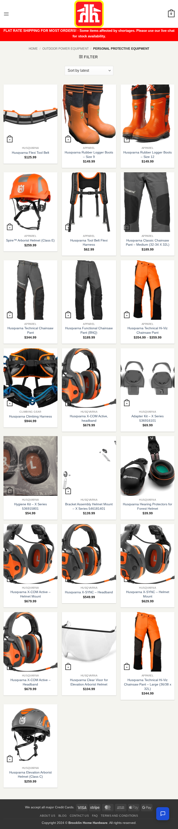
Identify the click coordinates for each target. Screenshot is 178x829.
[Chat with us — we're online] (162, 813)
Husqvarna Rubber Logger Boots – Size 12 (147, 154)
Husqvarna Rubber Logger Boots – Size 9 (89, 154)
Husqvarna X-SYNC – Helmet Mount (147, 594)
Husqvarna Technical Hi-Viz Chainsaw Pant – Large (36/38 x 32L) (147, 684)
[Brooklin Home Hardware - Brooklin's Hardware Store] (89, 14)
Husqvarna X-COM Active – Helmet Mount (30, 594)
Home (33, 48)
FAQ (95, 815)
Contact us (79, 815)
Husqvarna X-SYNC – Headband (89, 592)
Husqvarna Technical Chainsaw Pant (30, 330)
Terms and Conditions (119, 815)
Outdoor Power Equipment (65, 48)
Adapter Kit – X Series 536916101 (147, 418)
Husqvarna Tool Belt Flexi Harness (89, 242)
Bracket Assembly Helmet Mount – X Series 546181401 (89, 506)
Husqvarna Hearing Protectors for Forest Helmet (147, 506)
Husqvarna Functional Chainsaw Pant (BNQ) (89, 330)
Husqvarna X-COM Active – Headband (30, 682)
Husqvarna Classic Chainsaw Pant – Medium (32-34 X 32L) (147, 242)
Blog (62, 815)
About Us (47, 815)
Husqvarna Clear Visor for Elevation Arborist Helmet (89, 682)
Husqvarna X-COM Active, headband (89, 418)
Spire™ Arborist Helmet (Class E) (30, 240)
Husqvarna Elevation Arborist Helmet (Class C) (30, 774)
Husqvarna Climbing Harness (30, 416)
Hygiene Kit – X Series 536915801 (30, 506)
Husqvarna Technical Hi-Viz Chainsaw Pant (147, 330)
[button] (6, 14)
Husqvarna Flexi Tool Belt (30, 152)
